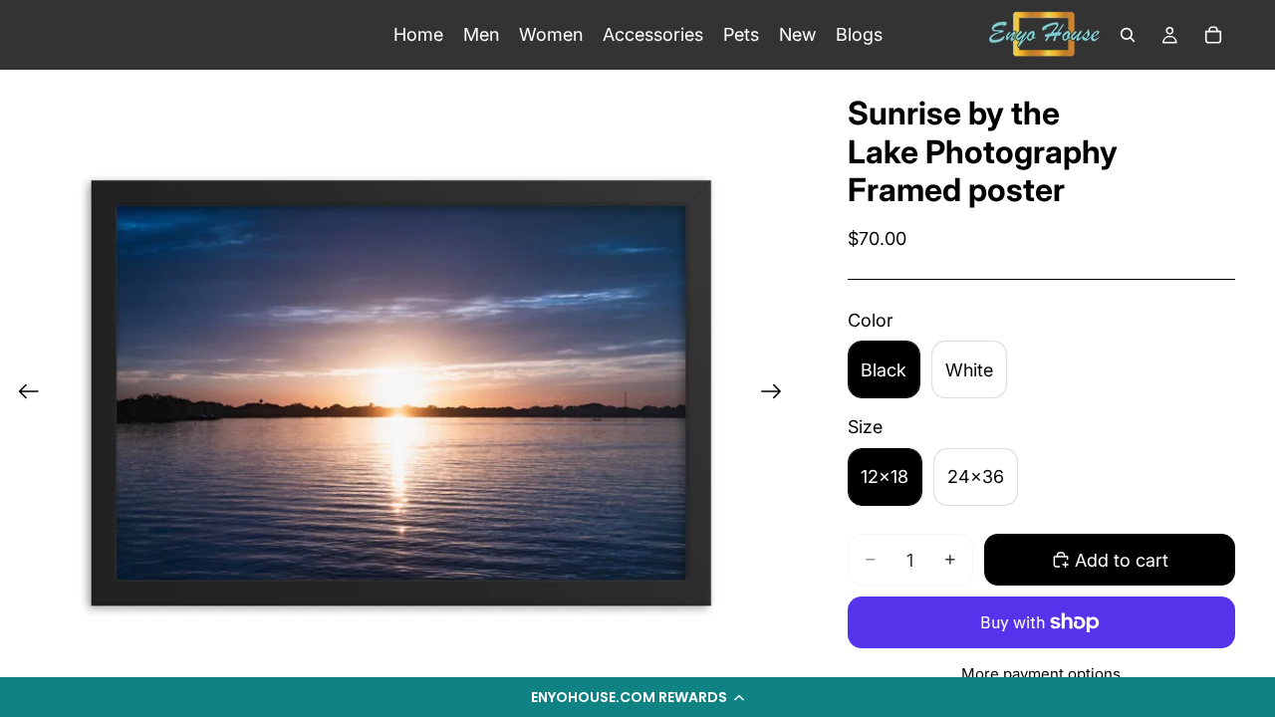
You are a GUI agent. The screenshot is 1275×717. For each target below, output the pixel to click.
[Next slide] (777, 394)
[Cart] (1213, 35)
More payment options (1041, 673)
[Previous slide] (22, 394)
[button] (637, 697)
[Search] (1127, 35)
